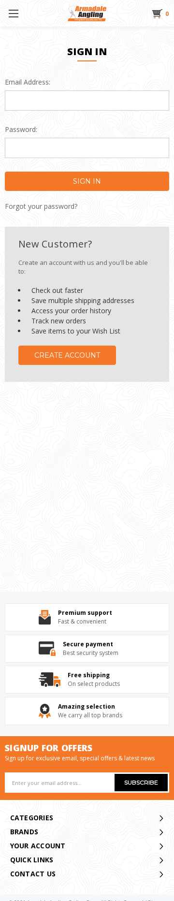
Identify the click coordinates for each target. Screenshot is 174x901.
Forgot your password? (41, 206)
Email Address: (27, 82)
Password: (21, 129)
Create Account (67, 355)
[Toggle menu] (13, 13)
